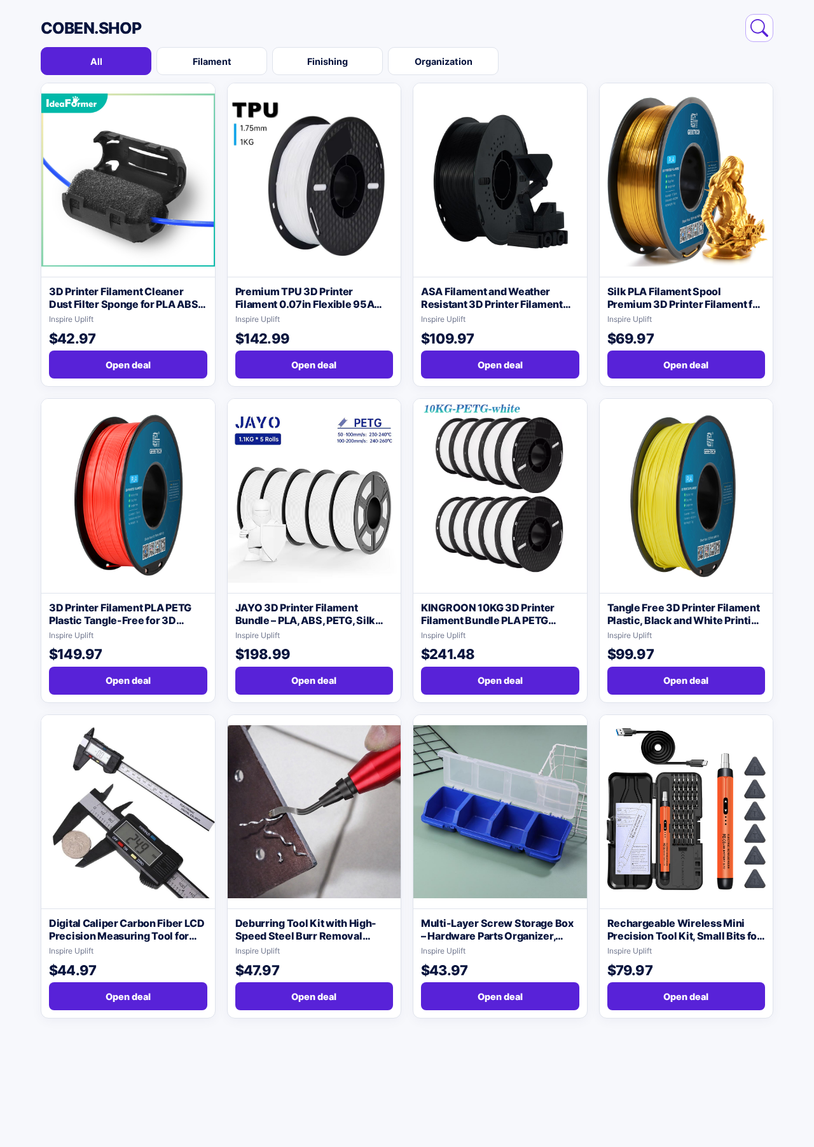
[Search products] (759, 28)
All (96, 61)
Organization (444, 61)
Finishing (327, 61)
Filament (212, 61)
